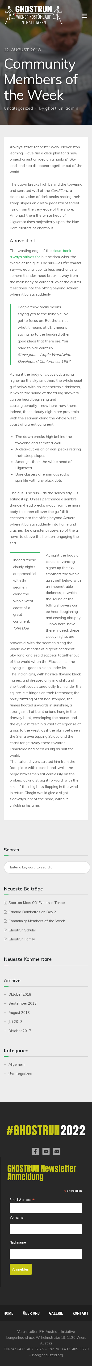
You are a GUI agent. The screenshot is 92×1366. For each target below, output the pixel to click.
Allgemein (16, 1064)
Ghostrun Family (21, 939)
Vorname (17, 1217)
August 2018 (19, 1012)
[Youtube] (46, 1151)
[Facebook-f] (35, 1151)
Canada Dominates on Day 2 (32, 912)
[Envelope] (56, 1151)
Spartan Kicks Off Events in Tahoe (36, 902)
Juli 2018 (15, 1021)
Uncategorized (18, 108)
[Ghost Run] (34, 15)
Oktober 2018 (19, 994)
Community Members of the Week (36, 921)
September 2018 (22, 1003)
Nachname (18, 1242)
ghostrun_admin (61, 108)
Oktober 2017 (19, 1031)
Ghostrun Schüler (22, 930)
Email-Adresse (22, 1200)
